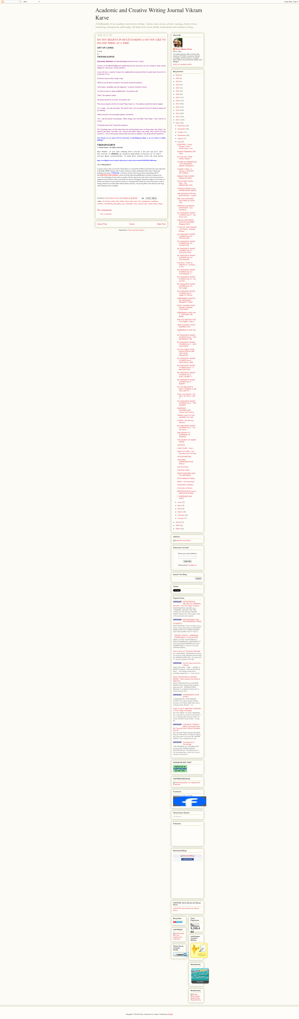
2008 (178, 529)
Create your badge (187, 795)
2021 (178, 91)
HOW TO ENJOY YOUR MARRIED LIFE (186, 326)
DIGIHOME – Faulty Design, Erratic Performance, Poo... (185, 146)
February (181, 515)
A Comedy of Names (184, 488)
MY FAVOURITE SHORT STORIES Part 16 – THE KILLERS (186, 236)
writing (160, 204)
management (145, 201)
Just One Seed (182, 467)
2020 (178, 94)
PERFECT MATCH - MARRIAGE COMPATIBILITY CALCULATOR (186, 636)
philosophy (117, 204)
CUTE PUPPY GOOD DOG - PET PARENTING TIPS (185, 183)
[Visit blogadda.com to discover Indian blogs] (177, 922)
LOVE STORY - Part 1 (185, 448)
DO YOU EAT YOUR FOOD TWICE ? (184, 158)
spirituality (129, 204)
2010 (178, 522)
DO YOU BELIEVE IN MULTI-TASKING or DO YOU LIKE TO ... (186, 389)
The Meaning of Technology (188, 743)
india (131, 201)
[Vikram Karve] (189, 806)
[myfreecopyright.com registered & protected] (187, 784)
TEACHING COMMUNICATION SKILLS (185, 462)
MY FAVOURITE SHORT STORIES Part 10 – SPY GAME (186, 286)
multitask (100, 204)
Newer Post (102, 224)
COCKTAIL (181, 445)
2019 (178, 97)
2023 (178, 85)
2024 (178, 81)
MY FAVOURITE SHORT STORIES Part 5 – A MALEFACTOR (186, 367)
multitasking (108, 204)
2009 (178, 525)
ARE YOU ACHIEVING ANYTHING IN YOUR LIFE (186, 201)
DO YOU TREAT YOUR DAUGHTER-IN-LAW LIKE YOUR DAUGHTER (185, 352)
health (122, 201)
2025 (178, 78)
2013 (178, 117)
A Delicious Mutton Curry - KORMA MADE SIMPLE (186, 189)
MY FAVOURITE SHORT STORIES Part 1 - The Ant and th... (186, 428)
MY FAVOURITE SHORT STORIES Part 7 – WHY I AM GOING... (187, 344)
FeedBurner (192, 565)
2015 (178, 110)
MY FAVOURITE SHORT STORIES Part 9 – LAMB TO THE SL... (186, 293)
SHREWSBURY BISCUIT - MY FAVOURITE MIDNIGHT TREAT (187, 300)
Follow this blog (187, 859)
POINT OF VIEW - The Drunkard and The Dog (186, 452)
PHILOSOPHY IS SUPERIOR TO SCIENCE (183, 435)
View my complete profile (182, 64)
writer (155, 204)
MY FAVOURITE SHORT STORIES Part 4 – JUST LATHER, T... (186, 375)
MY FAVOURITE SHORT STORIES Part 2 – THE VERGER (186, 403)
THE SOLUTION (183, 470)
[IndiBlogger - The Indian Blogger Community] (199, 957)
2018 (178, 101)
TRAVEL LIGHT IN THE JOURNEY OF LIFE (185, 416)
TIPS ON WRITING (184, 456)
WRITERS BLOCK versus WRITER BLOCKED (186, 492)
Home (131, 224)
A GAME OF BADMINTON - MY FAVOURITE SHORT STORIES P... (186, 164)
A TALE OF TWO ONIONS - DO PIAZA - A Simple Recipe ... (187, 229)
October (181, 132)
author (113, 201)
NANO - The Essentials (185, 482)
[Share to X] (151, 198)
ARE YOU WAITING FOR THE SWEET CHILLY (186, 321)
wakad (150, 204)
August (180, 138)
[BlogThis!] (149, 198)
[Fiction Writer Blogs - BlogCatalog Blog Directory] (196, 1000)
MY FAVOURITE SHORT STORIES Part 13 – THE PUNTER (186, 257)
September (182, 135)
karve (136, 201)
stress (135, 204)
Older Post (161, 224)
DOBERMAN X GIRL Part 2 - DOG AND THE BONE (186, 315)
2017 (178, 104)
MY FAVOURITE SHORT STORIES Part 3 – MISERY (186, 382)
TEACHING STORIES (185, 485)
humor (127, 201)
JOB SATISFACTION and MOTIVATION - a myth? (186, 194)
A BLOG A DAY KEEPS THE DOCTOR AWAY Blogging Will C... (185, 222)
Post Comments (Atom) (136, 230)
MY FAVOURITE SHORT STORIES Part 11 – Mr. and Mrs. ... (186, 279)
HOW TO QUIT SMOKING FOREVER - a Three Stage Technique (187, 710)
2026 (178, 75)
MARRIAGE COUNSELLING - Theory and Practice (185, 410)
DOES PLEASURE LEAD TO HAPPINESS (186, 474)
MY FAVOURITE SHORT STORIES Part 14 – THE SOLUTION (186, 250)
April (179, 509)
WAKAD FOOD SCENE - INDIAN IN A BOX (186, 177)
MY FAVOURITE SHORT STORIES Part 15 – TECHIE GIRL (186, 243)
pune (123, 204)
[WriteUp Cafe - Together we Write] (200, 983)
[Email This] (147, 198)
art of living (106, 201)
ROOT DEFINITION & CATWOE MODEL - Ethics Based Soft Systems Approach (186, 679)
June (180, 502)
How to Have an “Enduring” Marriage (186, 651)
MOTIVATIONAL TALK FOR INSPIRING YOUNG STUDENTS (187, 621)
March (180, 512)
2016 (178, 107)
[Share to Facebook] (153, 198)
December (182, 126)
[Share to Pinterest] (155, 198)
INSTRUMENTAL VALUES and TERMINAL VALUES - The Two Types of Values (187, 604)
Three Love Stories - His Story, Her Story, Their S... (186, 396)
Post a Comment (106, 214)
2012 (178, 120)
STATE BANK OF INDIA (186, 478)
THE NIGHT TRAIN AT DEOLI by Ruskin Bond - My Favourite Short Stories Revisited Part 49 (187, 727)
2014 (178, 113)
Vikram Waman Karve (183, 49)
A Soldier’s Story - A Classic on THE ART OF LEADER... (185, 171)
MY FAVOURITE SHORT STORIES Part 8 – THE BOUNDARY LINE (186, 337)
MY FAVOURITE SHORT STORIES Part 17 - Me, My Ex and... (186, 215)
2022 (178, 88)
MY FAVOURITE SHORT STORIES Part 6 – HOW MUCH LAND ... (186, 360)
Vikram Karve (177, 795)
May (179, 505)
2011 (178, 123)
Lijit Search (177, 816)
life (140, 201)
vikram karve (143, 204)
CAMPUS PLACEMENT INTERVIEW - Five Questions (185, 208)
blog (117, 201)
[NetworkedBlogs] (187, 856)
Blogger (170, 1014)
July (179, 142)
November (182, 129)
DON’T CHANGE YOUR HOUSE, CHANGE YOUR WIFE (186, 307)
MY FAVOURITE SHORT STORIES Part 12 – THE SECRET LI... (186, 272)
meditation (154, 201)
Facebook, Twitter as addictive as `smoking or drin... (186, 265)
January (181, 518)
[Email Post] (142, 198)
